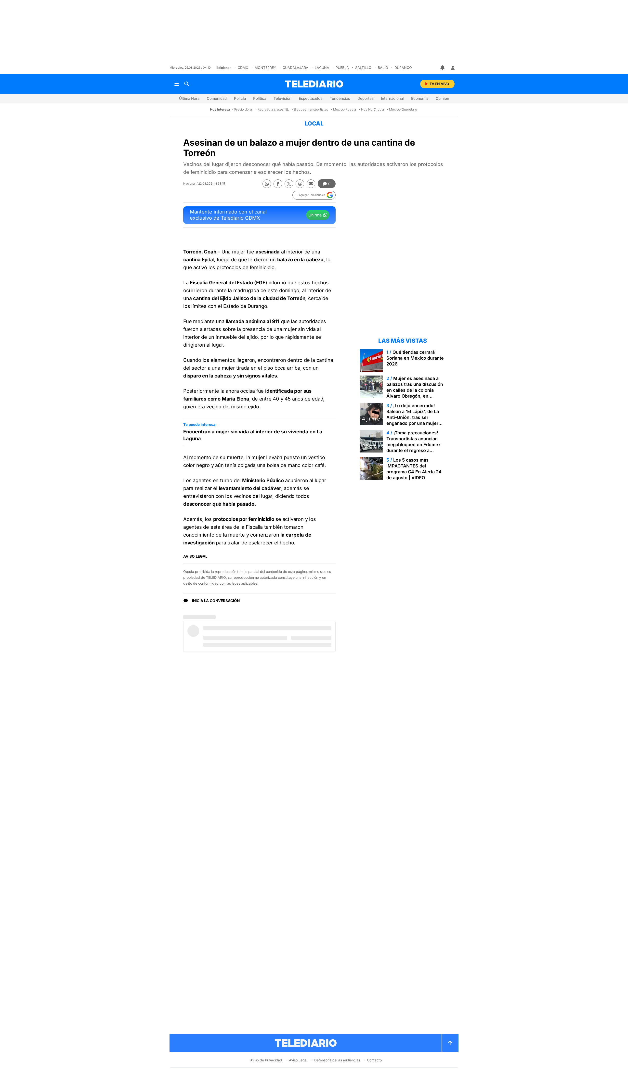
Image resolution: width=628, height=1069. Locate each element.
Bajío (383, 67)
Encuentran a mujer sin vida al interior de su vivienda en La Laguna (252, 435)
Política (259, 98)
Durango (403, 67)
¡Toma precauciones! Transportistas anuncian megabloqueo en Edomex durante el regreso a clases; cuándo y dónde (413, 444)
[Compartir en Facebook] (278, 183)
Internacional (392, 98)
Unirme (315, 215)
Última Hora (189, 98)
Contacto (374, 1060)
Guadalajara (295, 67)
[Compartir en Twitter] (289, 183)
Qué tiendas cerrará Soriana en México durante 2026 (415, 358)
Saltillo (363, 67)
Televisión (282, 98)
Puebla (342, 67)
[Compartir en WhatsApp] (266, 183)
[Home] (314, 84)
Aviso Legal (298, 1060)
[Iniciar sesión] (453, 67)
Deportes (365, 98)
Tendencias (340, 98)
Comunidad (217, 98)
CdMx (243, 67)
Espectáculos (310, 98)
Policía (240, 98)
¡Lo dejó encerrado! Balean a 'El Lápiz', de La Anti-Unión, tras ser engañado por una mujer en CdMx (412, 417)
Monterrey (265, 67)
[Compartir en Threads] (300, 183)
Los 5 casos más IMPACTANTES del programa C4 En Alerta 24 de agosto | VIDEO (414, 468)
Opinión (442, 98)
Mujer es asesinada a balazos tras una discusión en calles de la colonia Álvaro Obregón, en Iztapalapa (414, 390)
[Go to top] (450, 1043)
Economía (419, 98)
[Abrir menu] (176, 84)
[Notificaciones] (442, 67)
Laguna (322, 67)
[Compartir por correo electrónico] (311, 183)
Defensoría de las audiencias (337, 1060)
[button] (314, 195)
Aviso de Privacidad (266, 1060)
